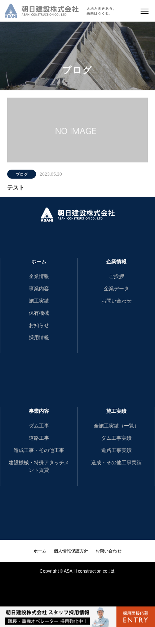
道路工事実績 (116, 450)
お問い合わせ (116, 301)
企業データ (116, 288)
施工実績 (39, 301)
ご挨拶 (116, 276)
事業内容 (39, 288)
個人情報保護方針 (71, 551)
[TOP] (142, 595)
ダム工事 (39, 426)
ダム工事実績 (116, 438)
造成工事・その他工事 (39, 450)
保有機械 (39, 313)
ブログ (22, 174)
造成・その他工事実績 (116, 462)
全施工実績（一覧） (116, 426)
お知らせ (39, 325)
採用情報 (39, 337)
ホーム (38, 261)
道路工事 (39, 438)
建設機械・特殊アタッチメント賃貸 (39, 466)
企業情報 (39, 276)
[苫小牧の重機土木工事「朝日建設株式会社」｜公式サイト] (59, 11)
